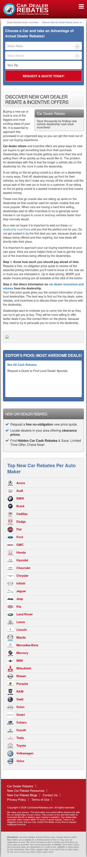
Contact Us (50, 795)
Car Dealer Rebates (20, 786)
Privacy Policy (16, 799)
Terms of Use (40, 799)
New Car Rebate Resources (26, 790)
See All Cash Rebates (22, 365)
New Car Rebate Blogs (22, 795)
